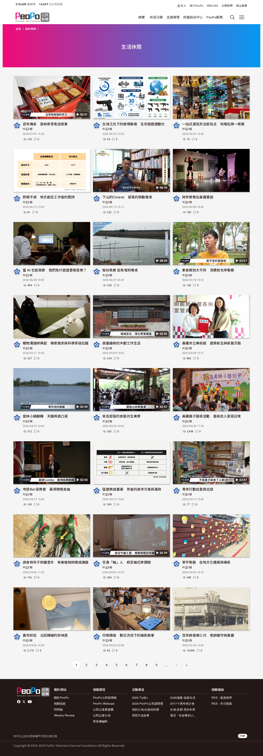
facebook (19, 702)
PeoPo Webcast (104, 703)
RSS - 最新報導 (221, 697)
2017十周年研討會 (182, 703)
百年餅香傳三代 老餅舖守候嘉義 (208, 635)
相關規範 (60, 703)
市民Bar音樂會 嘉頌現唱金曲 (46, 489)
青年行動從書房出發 (197, 489)
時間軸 (58, 709)
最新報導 (30, 29)
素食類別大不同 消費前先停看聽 (208, 269)
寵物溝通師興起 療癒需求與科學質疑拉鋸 (56, 342)
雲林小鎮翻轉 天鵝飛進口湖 (45, 416)
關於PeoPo (61, 697)
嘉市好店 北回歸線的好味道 (45, 635)
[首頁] (32, 17)
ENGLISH (212, 5)
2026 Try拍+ (140, 697)
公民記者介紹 (102, 715)
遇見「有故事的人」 (183, 715)
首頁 (18, 29)
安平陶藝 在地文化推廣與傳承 (206, 562)
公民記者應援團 (103, 709)
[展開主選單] (241, 17)
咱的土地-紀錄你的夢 (145, 709)
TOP (242, 736)
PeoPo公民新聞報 (105, 697)
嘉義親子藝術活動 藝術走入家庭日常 (211, 416)
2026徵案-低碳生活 (182, 697)
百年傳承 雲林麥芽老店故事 (45, 123)
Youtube (30, 702)
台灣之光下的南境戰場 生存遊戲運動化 (133, 123)
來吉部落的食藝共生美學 (121, 416)
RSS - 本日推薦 (221, 703)
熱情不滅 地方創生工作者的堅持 (49, 196)
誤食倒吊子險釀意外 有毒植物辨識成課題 (56, 562)
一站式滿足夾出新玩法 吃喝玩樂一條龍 (213, 123)
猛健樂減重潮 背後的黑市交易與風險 (131, 489)
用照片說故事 (141, 715)
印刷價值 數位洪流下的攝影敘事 (128, 635)
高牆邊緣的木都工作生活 (121, 342)
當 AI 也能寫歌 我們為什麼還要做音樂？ (55, 269)
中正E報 (27, 129)
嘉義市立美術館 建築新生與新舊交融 (211, 342)
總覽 (141, 17)
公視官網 (226, 5)
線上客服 (241, 5)
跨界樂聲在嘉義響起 (197, 196)
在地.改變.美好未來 (182, 709)
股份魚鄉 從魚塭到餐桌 (120, 269)
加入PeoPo (196, 5)
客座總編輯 (100, 721)
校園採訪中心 (193, 17)
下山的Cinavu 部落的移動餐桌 (127, 196)
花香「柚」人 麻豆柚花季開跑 (126, 562)
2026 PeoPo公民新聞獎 (147, 703)
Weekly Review (64, 715)
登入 (183, 5)
